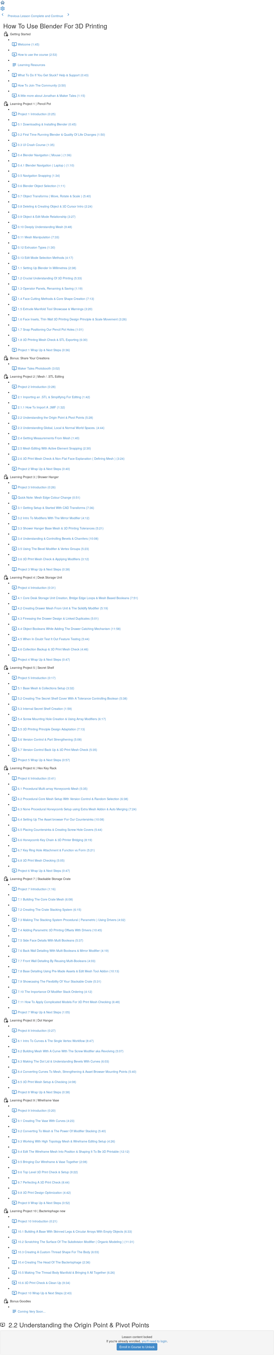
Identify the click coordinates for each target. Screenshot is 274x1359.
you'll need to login (154, 1341)
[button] (2, 4)
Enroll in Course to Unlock (137, 1347)
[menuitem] (2, 10)
